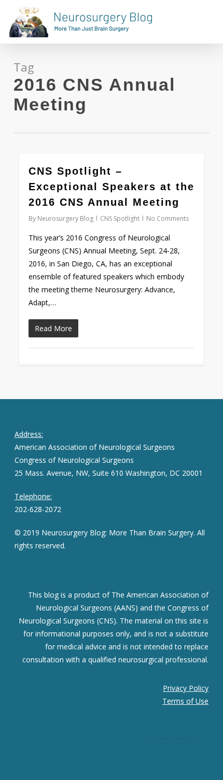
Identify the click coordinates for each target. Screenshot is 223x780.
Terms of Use (185, 701)
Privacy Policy (185, 688)
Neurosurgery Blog (65, 218)
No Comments (167, 218)
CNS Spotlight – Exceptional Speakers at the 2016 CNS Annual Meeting (111, 186)
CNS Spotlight (120, 218)
